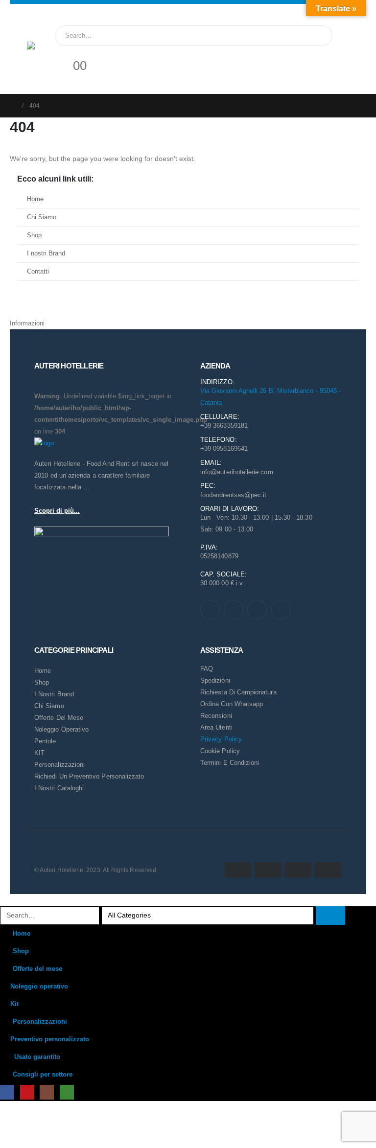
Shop (34, 235)
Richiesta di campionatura (238, 692)
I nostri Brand (46, 253)
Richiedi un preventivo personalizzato (89, 776)
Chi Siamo (41, 217)
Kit (14, 1004)
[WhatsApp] (280, 610)
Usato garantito (37, 1057)
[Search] (317, 36)
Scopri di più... (57, 510)
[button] (6, 900)
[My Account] (62, 52)
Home (35, 199)
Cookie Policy (220, 751)
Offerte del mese (58, 717)
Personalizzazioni (59, 764)
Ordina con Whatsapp (231, 704)
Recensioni (216, 715)
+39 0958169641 (224, 448)
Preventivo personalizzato (49, 1039)
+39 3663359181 (224, 425)
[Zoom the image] (44, 443)
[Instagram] (257, 610)
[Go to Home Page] (13, 106)
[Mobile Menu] (32, 29)
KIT (39, 753)
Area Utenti (216, 727)
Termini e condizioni (229, 762)
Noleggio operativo (39, 986)
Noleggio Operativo (61, 729)
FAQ (206, 668)
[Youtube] (233, 610)
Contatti (38, 271)
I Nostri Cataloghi (59, 788)
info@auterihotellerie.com (236, 472)
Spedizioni (215, 680)
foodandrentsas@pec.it (233, 495)
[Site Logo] (46, 61)
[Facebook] (210, 610)
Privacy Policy (221, 739)
